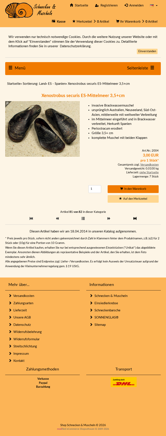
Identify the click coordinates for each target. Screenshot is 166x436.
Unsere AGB (21, 317)
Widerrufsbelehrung (27, 332)
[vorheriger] (57, 218)
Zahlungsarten (22, 303)
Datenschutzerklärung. (75, 46)
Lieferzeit (19, 310)
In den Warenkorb (134, 189)
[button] (154, 5)
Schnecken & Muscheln (110, 296)
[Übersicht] (83, 218)
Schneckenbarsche (106, 310)
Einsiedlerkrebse (105, 303)
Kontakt (18, 360)
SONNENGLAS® (105, 317)
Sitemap (99, 324)
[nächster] (109, 218)
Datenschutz (21, 324)
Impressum (20, 353)
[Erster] (31, 218)
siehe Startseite (149, 172)
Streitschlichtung (24, 346)
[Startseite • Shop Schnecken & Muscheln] (30, 10)
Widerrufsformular (26, 339)
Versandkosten (149, 164)
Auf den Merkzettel (134, 199)
